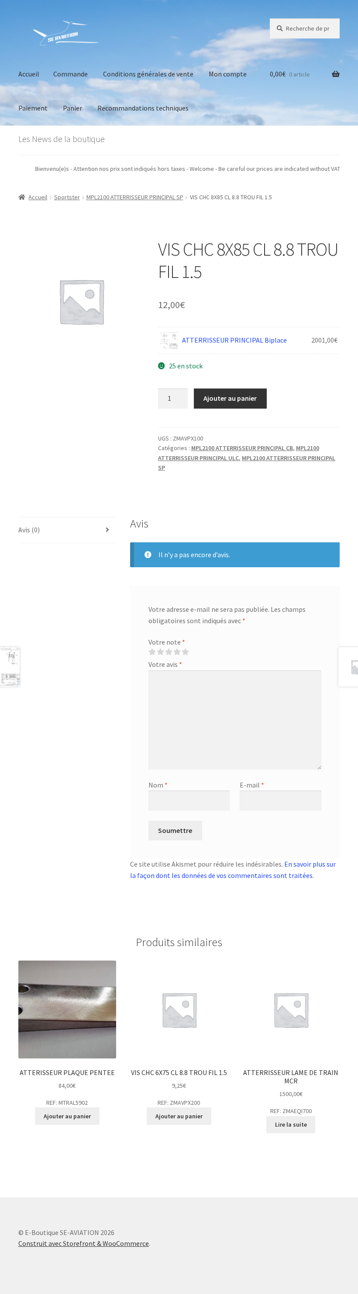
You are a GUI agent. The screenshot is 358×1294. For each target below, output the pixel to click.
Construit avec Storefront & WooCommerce (83, 1243)
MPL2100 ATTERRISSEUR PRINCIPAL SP (134, 197)
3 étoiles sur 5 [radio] (168, 652)
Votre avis (165, 664)
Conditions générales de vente (148, 73)
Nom (158, 785)
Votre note (166, 642)
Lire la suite (291, 1124)
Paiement (33, 108)
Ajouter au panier (230, 398)
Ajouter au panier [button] (67, 1116)
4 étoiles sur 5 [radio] (176, 652)
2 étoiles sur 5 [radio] (160, 652)
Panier (72, 108)
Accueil (28, 73)
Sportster (67, 197)
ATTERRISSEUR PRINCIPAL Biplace (234, 340)
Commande (70, 73)
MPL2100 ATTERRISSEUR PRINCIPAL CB (242, 448)
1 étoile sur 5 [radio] (151, 652)
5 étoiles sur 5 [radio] (185, 652)
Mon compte (228, 73)
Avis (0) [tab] (29, 529)
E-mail (252, 785)
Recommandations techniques (143, 108)
